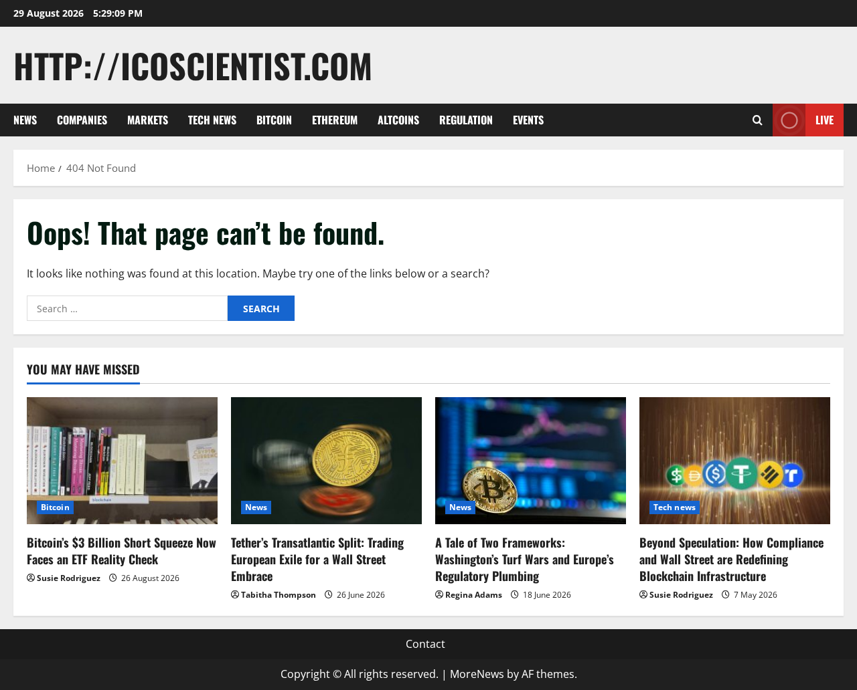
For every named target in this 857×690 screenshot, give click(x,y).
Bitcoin (274, 120)
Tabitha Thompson (278, 594)
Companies (82, 120)
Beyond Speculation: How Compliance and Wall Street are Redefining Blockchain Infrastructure (731, 559)
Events (528, 120)
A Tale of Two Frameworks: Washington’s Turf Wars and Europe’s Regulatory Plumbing (524, 559)
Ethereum (335, 120)
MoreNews (477, 674)
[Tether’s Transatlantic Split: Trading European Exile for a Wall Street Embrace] (326, 460)
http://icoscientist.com (192, 65)
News (25, 120)
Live (824, 120)
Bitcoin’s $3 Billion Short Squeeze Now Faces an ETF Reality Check (121, 551)
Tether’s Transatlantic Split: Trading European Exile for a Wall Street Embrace (317, 559)
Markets (147, 120)
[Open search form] (758, 120)
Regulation (466, 120)
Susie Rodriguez (68, 578)
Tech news (212, 120)
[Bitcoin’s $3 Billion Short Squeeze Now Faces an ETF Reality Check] (122, 460)
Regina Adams (473, 594)
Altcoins (398, 120)
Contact (425, 644)
